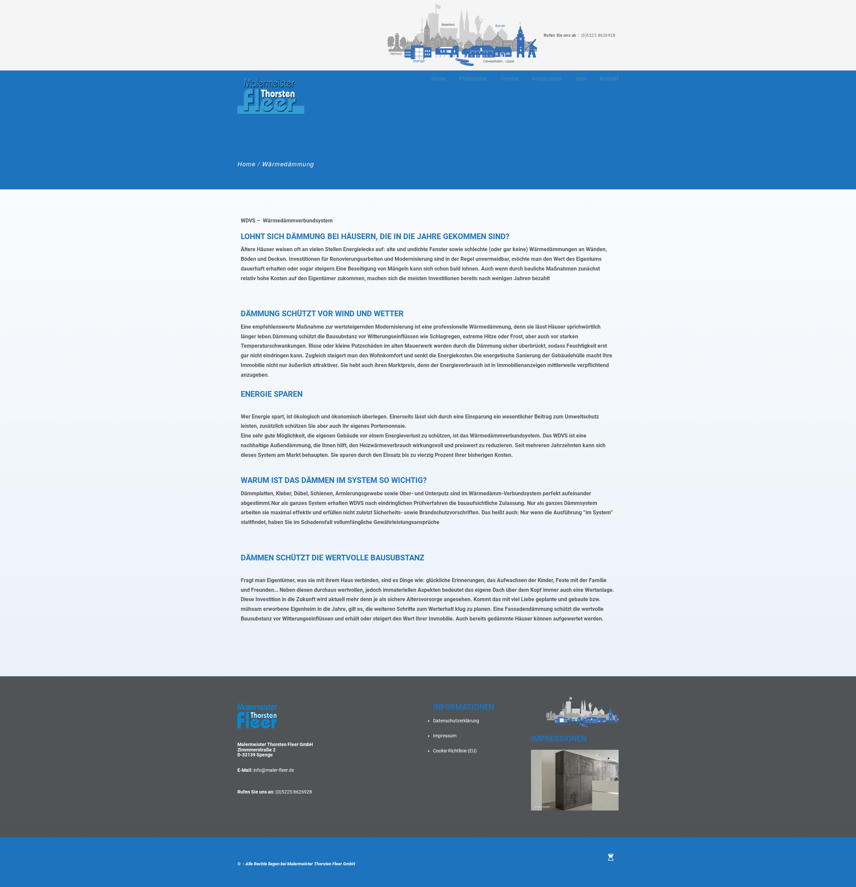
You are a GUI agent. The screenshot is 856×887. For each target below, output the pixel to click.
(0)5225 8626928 (597, 35)
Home (246, 164)
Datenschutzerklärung (456, 720)
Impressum (444, 735)
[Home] (611, 857)
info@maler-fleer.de (273, 770)
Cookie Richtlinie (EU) (455, 750)
